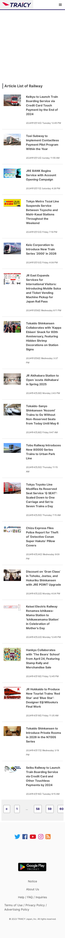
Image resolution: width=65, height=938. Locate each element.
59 (50, 809)
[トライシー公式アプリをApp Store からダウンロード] (35, 851)
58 (38, 809)
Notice (32, 881)
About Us (32, 889)
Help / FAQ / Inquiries (32, 897)
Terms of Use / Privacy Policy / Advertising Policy (25, 907)
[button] (60, 4)
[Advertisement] (32, 44)
